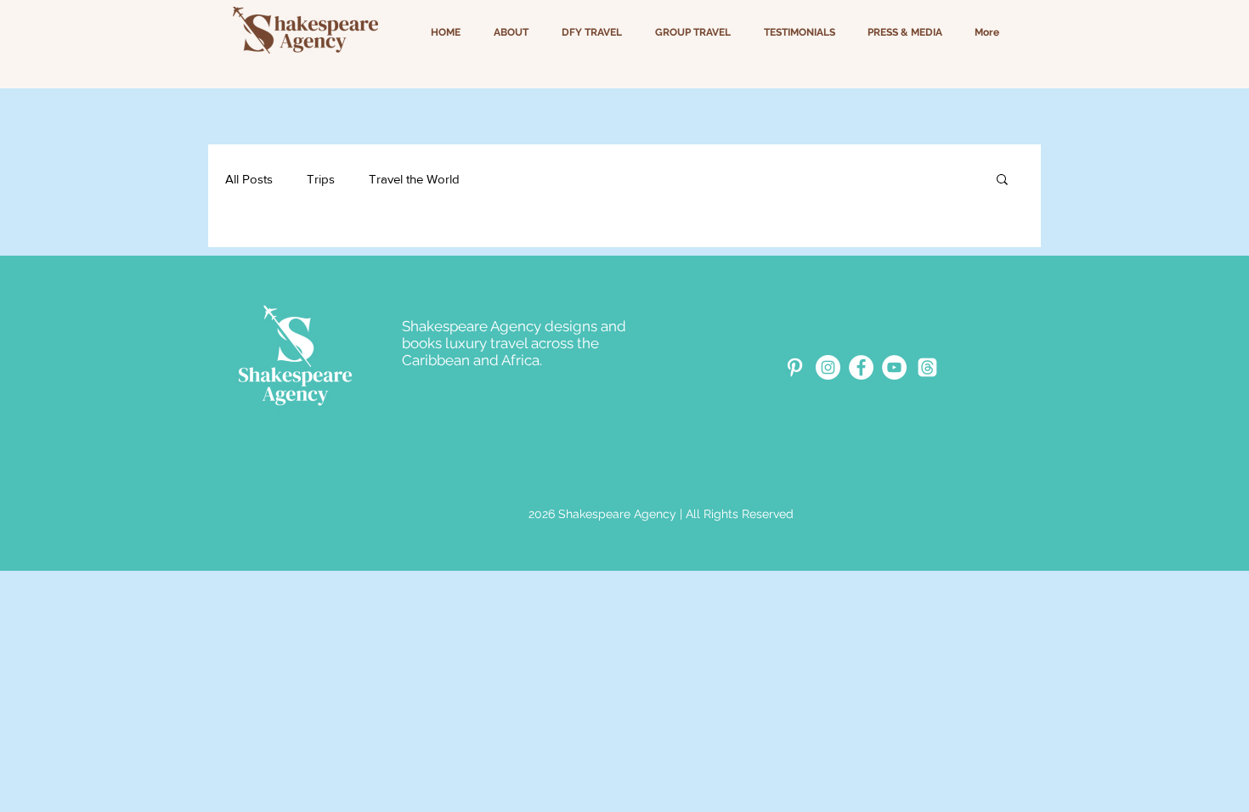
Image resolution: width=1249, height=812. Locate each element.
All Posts (249, 179)
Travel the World (414, 179)
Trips (321, 179)
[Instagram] (828, 367)
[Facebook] (861, 367)
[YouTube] (894, 367)
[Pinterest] (795, 367)
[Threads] (927, 367)
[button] (1002, 180)
